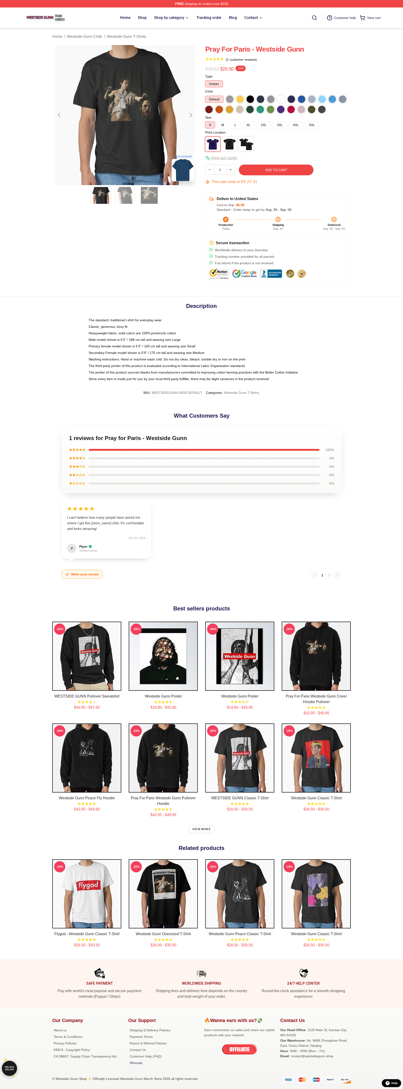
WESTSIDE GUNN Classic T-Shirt (239, 798)
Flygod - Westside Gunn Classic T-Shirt (86, 934)
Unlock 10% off (9, 1068)
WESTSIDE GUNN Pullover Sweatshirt (86, 696)
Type (208, 76)
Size (208, 117)
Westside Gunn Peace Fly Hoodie (87, 798)
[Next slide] (190, 115)
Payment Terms (141, 1037)
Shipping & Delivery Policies (150, 1030)
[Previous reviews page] (314, 575)
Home (57, 37)
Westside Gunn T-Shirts (126, 37)
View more (201, 829)
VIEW (87, 686)
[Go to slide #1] (101, 195)
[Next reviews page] (337, 575)
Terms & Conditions (68, 1037)
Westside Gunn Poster (163, 696)
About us (60, 1030)
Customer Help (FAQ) (146, 1056)
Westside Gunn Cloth (84, 37)
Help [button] (394, 1083)
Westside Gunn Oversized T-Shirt (163, 934)
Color (209, 91)
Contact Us (138, 1050)
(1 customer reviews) (241, 59)
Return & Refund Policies (148, 1043)
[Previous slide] (59, 115)
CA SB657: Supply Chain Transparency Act (85, 1056)
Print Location (215, 132)
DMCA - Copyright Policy (72, 1050)
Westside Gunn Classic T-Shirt (316, 798)
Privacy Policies (65, 1043)
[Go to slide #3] (149, 195)
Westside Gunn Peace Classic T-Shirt (240, 934)
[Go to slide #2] (125, 195)
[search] (314, 17)
